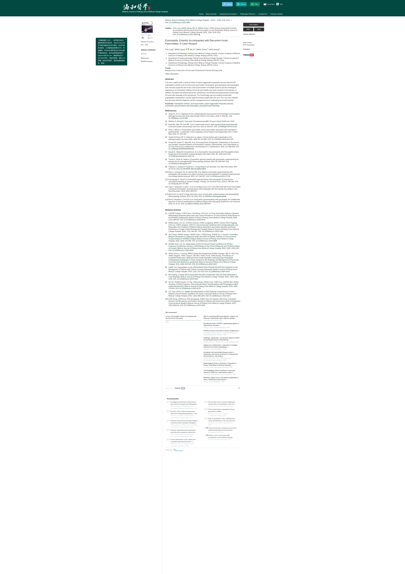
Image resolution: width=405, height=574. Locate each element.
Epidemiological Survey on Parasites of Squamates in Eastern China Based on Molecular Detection (220, 364)
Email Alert (271, 4)
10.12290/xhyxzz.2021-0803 (179, 22)
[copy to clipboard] (199, 34)
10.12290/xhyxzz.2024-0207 (206, 264)
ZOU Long (169, 49)
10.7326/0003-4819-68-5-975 (222, 139)
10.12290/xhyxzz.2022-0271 (220, 296)
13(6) (219, 20)
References (145, 58)
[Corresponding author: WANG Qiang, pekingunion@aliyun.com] (186, 48)
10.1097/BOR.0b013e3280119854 (193, 169)
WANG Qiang (180, 49)
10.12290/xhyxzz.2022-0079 (189, 288)
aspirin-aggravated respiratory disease (219, 104)
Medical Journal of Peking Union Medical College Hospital (187, 20)
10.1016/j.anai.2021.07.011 (220, 176)
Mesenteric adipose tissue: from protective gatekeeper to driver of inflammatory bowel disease (221, 378)
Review (243, 4)
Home (201, 14)
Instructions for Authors (228, 14)
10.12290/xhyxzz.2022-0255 (194, 305)
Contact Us (262, 14)
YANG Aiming (214, 49)
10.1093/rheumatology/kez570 (179, 163)
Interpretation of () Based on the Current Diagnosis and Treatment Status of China (204, 246)
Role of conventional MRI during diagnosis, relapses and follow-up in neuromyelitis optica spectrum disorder (221, 317)
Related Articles (146, 61)
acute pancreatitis (197, 104)
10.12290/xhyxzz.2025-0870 (194, 220)
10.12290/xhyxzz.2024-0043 (219, 271)
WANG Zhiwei (201, 49)
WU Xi (192, 49)
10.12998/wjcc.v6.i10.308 (178, 118)
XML (259, 29)
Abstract (144, 54)
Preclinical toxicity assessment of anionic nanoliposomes (221, 331)
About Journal (211, 14)
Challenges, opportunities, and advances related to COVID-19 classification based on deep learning (222, 339)
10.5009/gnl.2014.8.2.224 (227, 126)
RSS (281, 4)
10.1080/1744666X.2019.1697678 (197, 204)
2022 (213, 20)
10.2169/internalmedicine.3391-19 (181, 156)
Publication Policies (247, 14)
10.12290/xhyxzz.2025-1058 (212, 231)
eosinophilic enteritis (182, 104)
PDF (248, 29)
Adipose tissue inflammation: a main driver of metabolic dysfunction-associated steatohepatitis (221, 346)
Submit (229, 4)
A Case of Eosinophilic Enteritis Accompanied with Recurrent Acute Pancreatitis (181, 317)
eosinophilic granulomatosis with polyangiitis (182, 106)
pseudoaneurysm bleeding (209, 106)
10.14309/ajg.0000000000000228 (181, 149)
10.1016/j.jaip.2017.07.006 (178, 184)
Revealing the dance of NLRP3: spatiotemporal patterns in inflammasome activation (221, 324)
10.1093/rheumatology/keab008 (214, 196)
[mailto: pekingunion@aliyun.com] (188, 48)
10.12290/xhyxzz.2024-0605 (182, 250)
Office (257, 4)
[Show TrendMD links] (239, 388)
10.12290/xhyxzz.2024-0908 (206, 241)
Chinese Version (276, 14)
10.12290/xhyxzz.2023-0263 (187, 279)
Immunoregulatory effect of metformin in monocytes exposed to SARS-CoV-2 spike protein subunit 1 (219, 371)
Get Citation (253, 25)
